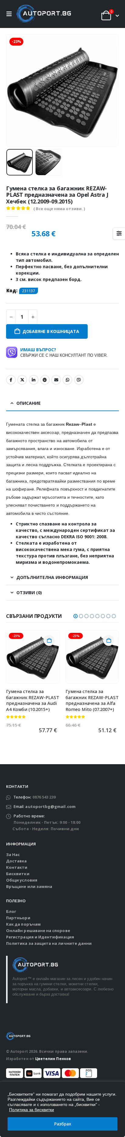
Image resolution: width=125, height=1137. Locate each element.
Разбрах (62, 1124)
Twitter (22, 380)
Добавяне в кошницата (50, 331)
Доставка (16, 861)
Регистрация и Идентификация (40, 937)
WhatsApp (67, 380)
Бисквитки (17, 873)
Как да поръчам (23, 924)
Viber (79, 380)
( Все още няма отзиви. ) (59, 208)
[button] (10, 14)
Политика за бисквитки (31, 1109)
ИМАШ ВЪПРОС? (64, 352)
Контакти (17, 867)
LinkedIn (34, 380)
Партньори (18, 917)
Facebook (11, 380)
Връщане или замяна (29, 886)
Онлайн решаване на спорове (38, 930)
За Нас (13, 854)
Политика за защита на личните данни (49, 943)
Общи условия (21, 880)
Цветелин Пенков (53, 1058)
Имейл (56, 380)
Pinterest (45, 380)
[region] (62, 1109)
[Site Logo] (43, 14)
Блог (11, 911)
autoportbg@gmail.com (50, 806)
